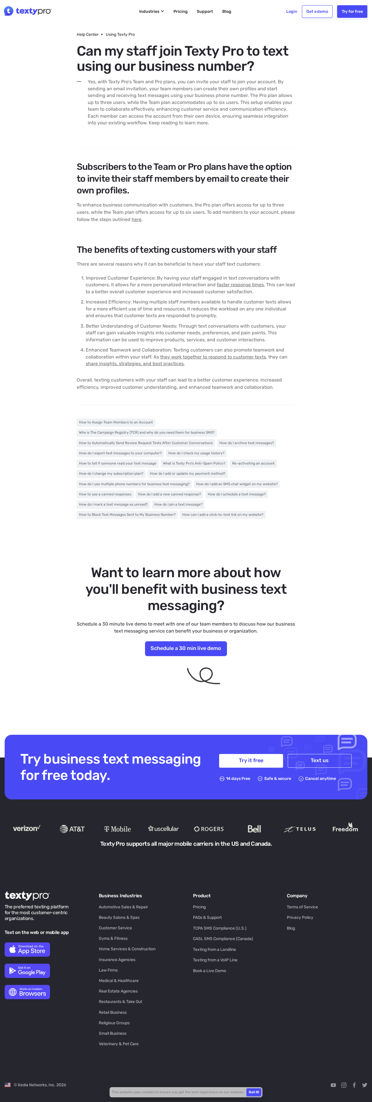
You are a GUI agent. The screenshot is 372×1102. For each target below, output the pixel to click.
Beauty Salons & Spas (119, 917)
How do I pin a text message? (178, 504)
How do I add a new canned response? (169, 494)
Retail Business (113, 1012)
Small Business (112, 1033)
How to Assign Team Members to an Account (116, 422)
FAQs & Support (207, 917)
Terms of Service (302, 907)
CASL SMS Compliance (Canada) (223, 938)
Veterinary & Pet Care (119, 1043)
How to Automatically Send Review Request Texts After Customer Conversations (146, 443)
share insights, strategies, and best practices (135, 363)
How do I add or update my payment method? (187, 473)
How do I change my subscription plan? (111, 473)
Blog (291, 928)
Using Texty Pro (120, 34)
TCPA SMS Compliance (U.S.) (219, 928)
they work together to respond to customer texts (213, 357)
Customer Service (115, 928)
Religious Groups (114, 1022)
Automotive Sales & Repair (123, 907)
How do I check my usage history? (196, 453)
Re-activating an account (253, 463)
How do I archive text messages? (246, 443)
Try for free (352, 11)
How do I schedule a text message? (237, 494)
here (137, 219)
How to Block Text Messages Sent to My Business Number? (127, 515)
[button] (151, 11)
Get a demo (317, 11)
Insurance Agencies (117, 959)
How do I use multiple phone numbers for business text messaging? (134, 484)
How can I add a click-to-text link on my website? (222, 515)
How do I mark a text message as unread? (113, 504)
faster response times (240, 284)
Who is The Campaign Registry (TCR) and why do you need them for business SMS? (146, 432)
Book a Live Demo (209, 970)
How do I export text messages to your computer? (120, 453)
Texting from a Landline (214, 949)
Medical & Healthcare (119, 980)
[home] (26, 11)
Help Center (88, 34)
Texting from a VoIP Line (215, 960)
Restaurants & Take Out (120, 1001)
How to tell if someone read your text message (117, 463)
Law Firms (108, 970)
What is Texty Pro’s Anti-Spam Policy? (194, 463)
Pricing (199, 907)
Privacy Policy (300, 917)
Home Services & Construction (127, 948)
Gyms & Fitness (113, 938)
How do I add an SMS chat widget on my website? (237, 484)
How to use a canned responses (105, 494)
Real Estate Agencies (118, 991)
